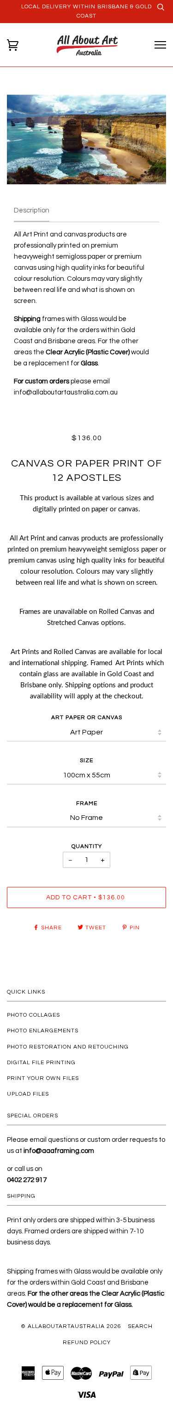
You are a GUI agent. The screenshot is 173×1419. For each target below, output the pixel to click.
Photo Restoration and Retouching (68, 1047)
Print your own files (43, 1078)
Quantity (87, 846)
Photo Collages (33, 1015)
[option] (86, 139)
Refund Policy (87, 1343)
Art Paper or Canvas (86, 718)
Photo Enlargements (42, 1031)
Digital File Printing (41, 1063)
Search (140, 1326)
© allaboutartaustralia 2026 (71, 1326)
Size (86, 761)
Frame (86, 803)
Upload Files (28, 1094)
